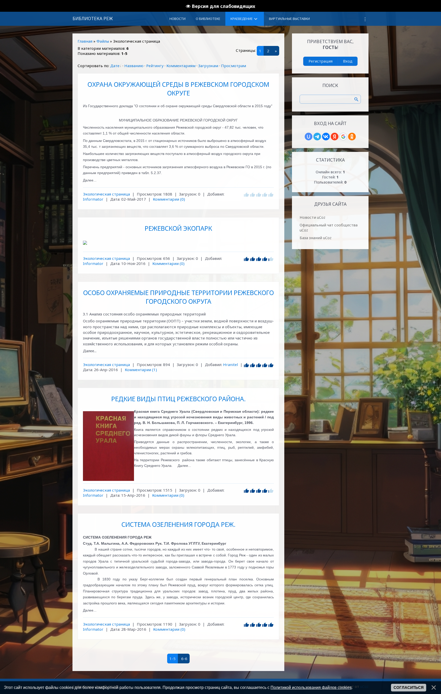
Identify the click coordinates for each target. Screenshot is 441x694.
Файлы (102, 41)
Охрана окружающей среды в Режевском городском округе (178, 88)
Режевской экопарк (178, 228)
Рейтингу (155, 65)
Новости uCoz (312, 217)
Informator (93, 199)
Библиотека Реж (92, 18)
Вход (347, 61)
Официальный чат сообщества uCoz (329, 227)
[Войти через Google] (343, 136)
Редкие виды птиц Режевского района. (178, 398)
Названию (133, 65)
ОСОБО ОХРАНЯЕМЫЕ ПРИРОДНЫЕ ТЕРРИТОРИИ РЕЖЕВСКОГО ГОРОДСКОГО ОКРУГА (178, 297)
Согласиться (409, 688)
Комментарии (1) (141, 369)
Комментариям (180, 65)
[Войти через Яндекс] (334, 136)
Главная (85, 41)
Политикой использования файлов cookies (311, 687)
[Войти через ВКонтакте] (326, 136)
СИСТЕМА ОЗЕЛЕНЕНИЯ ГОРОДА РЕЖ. (178, 524)
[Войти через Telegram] (317, 136)
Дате (114, 65)
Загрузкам (208, 65)
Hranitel (230, 364)
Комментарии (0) (169, 199)
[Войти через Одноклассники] (352, 136)
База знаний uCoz (316, 237)
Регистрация (321, 61)
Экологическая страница (106, 194)
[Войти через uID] (308, 136)
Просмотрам (233, 65)
